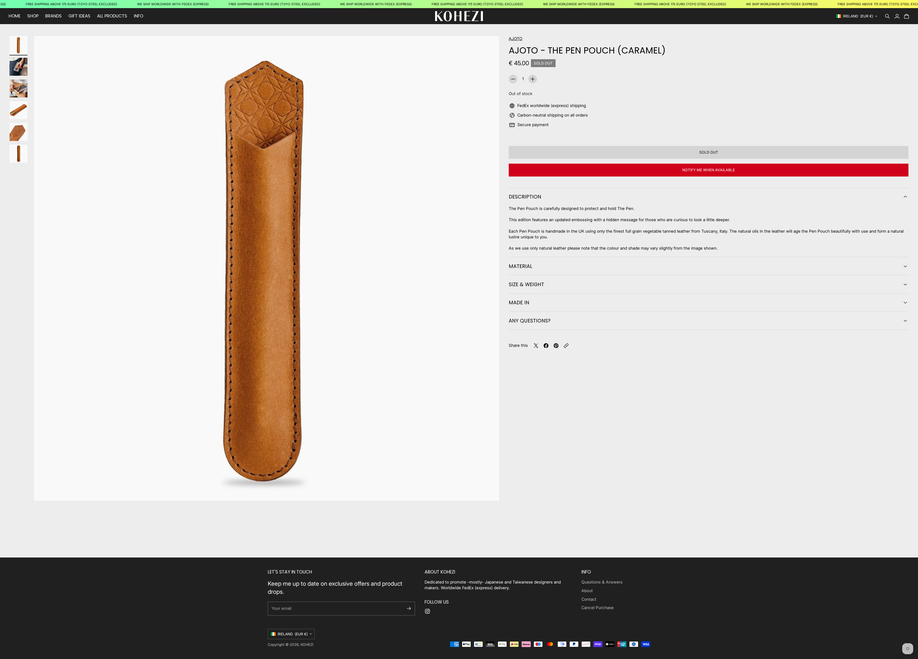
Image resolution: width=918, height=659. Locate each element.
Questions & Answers (602, 582)
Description (525, 196)
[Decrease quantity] (513, 79)
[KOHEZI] (459, 16)
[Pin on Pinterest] (556, 345)
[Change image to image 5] (18, 132)
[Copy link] (566, 345)
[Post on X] (536, 345)
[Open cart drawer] (906, 16)
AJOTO (515, 38)
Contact (588, 599)
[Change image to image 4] (18, 110)
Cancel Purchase (597, 607)
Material (520, 266)
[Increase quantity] (532, 79)
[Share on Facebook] (546, 345)
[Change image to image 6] (18, 154)
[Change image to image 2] (18, 67)
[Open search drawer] (887, 16)
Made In (519, 302)
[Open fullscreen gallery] (490, 491)
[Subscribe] (409, 608)
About (587, 590)
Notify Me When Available (708, 170)
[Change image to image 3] (18, 88)
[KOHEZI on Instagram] (427, 611)
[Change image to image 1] (18, 45)
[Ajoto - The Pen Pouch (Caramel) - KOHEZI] (266, 268)
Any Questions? (530, 320)
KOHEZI (307, 644)
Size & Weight (526, 284)
